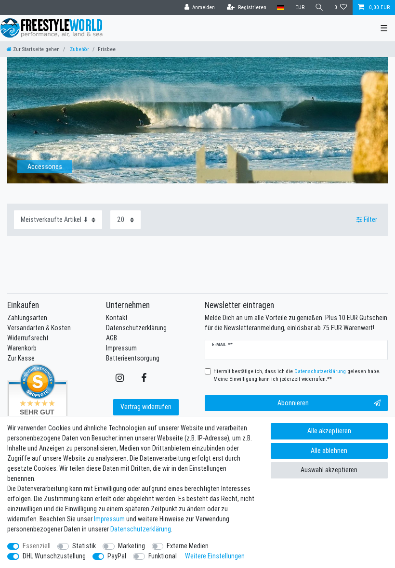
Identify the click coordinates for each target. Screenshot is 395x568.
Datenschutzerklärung (136, 327)
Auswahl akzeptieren (329, 469)
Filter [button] (370, 219)
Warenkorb (22, 348)
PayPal (116, 556)
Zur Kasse (21, 358)
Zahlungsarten (27, 317)
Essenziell (37, 546)
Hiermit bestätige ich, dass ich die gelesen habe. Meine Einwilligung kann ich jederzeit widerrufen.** (297, 375)
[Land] (281, 7)
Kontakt (117, 317)
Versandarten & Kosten (39, 327)
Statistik (84, 546)
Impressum (121, 348)
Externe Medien (188, 546)
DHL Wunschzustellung (54, 556)
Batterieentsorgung (132, 358)
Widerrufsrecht (28, 338)
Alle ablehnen (329, 450)
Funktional (162, 556)
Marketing (131, 546)
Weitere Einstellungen (215, 556)
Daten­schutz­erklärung (140, 529)
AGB (111, 338)
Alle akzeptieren (329, 430)
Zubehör (78, 49)
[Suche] (319, 7)
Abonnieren (293, 403)
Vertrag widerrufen (145, 406)
